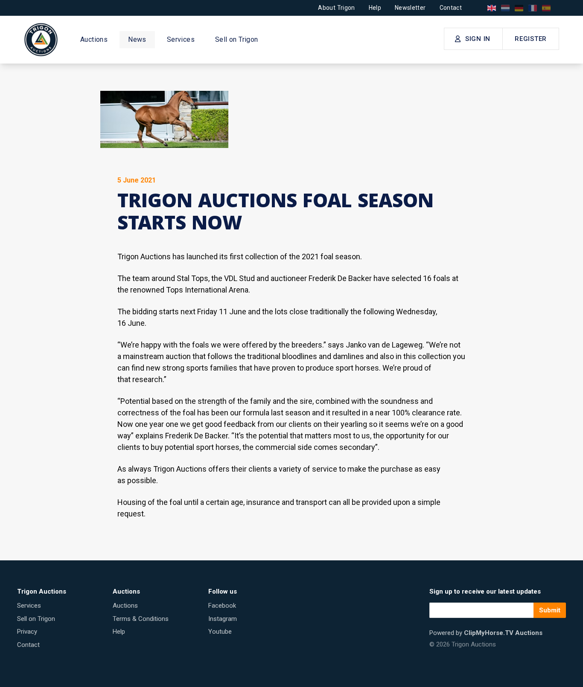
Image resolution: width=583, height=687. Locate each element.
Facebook (222, 605)
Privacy (27, 631)
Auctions (94, 39)
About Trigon (336, 7)
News (137, 39)
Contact (451, 7)
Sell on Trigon (236, 39)
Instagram (222, 619)
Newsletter (410, 7)
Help (375, 7)
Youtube (220, 631)
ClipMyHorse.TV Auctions (503, 633)
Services (181, 39)
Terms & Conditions (141, 619)
